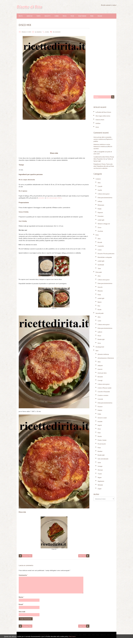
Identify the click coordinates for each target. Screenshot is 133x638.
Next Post (82, 556)
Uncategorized (100, 347)
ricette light (101, 220)
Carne (57, 16)
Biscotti (47, 16)
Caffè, (95, 152)
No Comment (56, 32)
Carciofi (100, 186)
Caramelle (101, 246)
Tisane (100, 474)
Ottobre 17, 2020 (26, 32)
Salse (99, 462)
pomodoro (41, 198)
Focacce (100, 406)
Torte (38, 16)
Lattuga (100, 201)
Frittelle (100, 410)
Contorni (98, 179)
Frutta (99, 414)
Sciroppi (100, 466)
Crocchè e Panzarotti (104, 392)
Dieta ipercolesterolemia (105, 198)
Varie (97, 350)
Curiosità (100, 399)
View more (72, 636)
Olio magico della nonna (103, 116)
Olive (99, 429)
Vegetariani (82, 16)
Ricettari (100, 451)
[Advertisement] (54, 136)
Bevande (100, 377)
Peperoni (100, 212)
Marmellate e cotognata (105, 257)
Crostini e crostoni (103, 395)
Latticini (100, 332)
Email (21, 604)
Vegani (100, 16)
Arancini (100, 369)
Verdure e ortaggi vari (104, 224)
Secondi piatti (99, 313)
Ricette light (101, 339)
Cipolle (100, 190)
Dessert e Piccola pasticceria (106, 253)
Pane (91, 16)
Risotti (99, 309)
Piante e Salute (102, 440)
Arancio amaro (100, 120)
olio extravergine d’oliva (54, 198)
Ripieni (100, 302)
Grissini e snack (102, 418)
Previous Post (27, 556)
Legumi (100, 425)
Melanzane (101, 205)
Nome (21, 597)
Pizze (72, 16)
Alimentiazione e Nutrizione (106, 358)
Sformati (100, 470)
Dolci (97, 235)
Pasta (21, 16)
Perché (100, 436)
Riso (99, 306)
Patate (99, 209)
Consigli (100, 380)
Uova (99, 343)
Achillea (98, 123)
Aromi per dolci (102, 373)
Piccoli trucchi (102, 444)
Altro (47, 32)
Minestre (100, 291)
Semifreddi (101, 265)
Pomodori (100, 216)
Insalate (100, 421)
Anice (97, 127)
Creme (100, 250)
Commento (23, 575)
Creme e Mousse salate (104, 388)
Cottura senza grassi (104, 194)
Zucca (99, 227)
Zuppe (99, 489)
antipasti (100, 365)
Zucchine (100, 231)
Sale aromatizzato (103, 459)
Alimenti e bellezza (103, 354)
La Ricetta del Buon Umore (103, 112)
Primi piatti (99, 272)
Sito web (22, 612)
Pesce (64, 16)
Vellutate (100, 485)
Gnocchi (29, 16)
